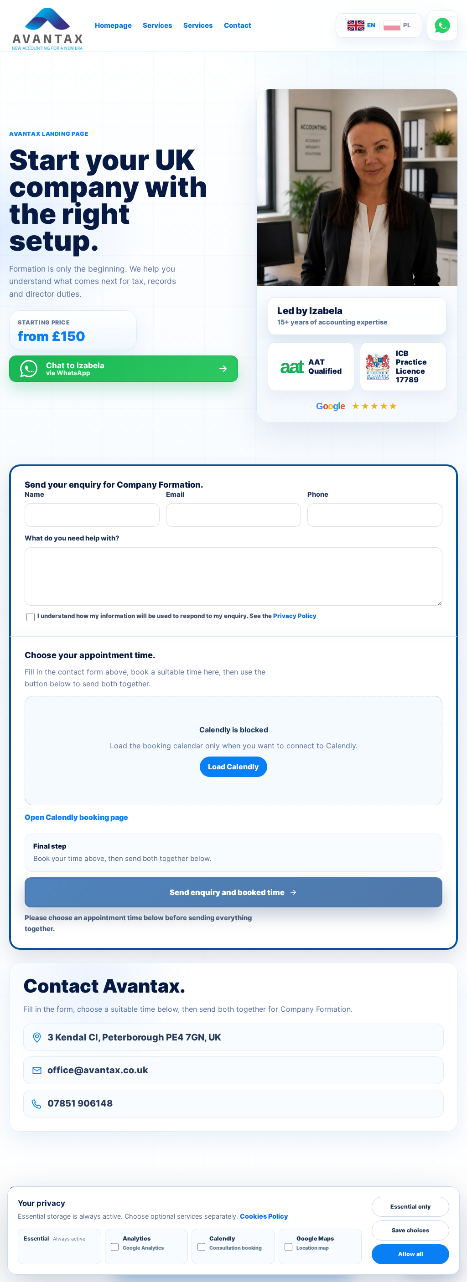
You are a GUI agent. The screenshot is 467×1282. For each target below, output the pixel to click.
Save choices (410, 1230)
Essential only (410, 1206)
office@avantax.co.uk (97, 1070)
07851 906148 (80, 1103)
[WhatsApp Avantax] (442, 25)
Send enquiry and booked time (227, 892)
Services (157, 25)
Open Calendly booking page (76, 817)
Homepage (113, 25)
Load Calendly (233, 766)
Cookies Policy (264, 1216)
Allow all (410, 1254)
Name (34, 494)
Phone (317, 494)
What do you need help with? (72, 538)
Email (175, 494)
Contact (237, 25)
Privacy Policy (295, 615)
